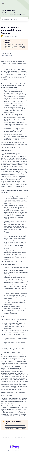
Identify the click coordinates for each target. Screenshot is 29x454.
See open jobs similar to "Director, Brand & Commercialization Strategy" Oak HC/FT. (15, 47)
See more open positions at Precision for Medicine (14, 437)
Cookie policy (18, 450)
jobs (11, 19)
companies (5, 19)
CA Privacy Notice (8, 403)
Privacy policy (11, 450)
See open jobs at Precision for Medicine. (15, 44)
